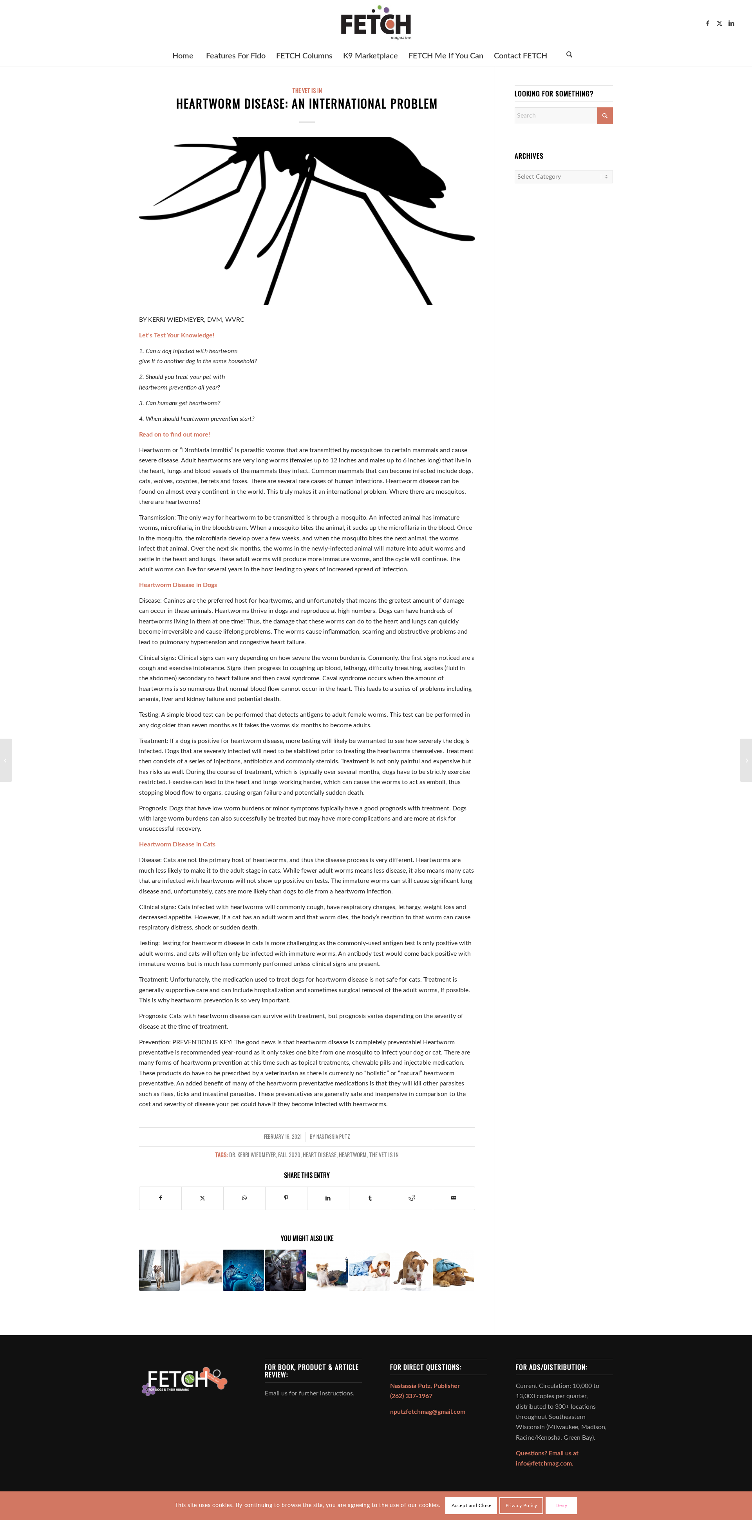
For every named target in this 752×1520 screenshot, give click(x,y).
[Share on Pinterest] (286, 1198)
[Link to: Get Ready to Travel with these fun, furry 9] (285, 1270)
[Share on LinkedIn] (328, 1198)
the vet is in (384, 1154)
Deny (561, 1505)
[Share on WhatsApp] (244, 1198)
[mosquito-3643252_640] (307, 221)
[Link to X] (719, 23)
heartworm (353, 1154)
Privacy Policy (521, 1505)
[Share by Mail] (454, 1198)
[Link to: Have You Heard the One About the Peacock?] (327, 1270)
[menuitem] (183, 56)
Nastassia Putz (333, 1136)
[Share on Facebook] (160, 1198)
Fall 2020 (289, 1154)
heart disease (319, 1154)
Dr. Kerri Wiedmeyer (252, 1154)
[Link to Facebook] (708, 23)
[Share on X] (202, 1198)
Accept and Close (472, 1505)
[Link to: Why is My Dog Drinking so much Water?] (411, 1270)
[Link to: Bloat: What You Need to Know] (201, 1270)
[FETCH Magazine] (376, 23)
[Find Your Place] (746, 760)
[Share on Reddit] (412, 1198)
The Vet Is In (307, 90)
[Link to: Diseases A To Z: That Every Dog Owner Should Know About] (453, 1270)
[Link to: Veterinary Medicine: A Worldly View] (159, 1270)
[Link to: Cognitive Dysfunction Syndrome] (243, 1270)
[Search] (569, 56)
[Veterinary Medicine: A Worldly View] (6, 760)
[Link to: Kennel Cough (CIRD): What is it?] (369, 1270)
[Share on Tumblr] (370, 1198)
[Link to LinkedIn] (731, 23)
